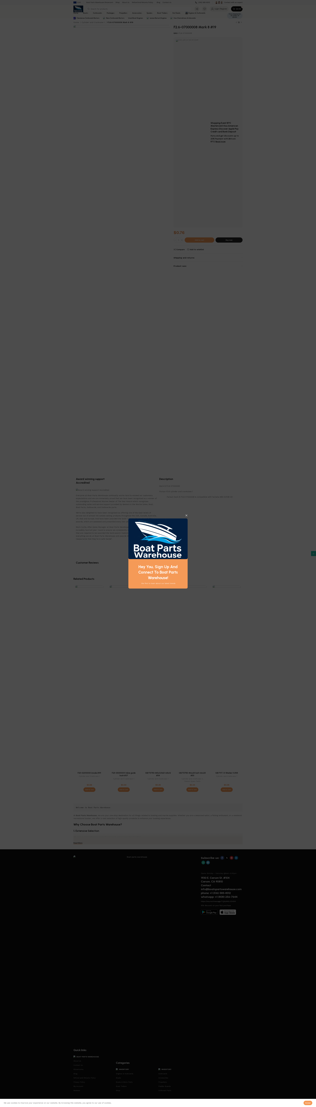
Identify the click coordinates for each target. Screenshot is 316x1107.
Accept (308, 1103)
